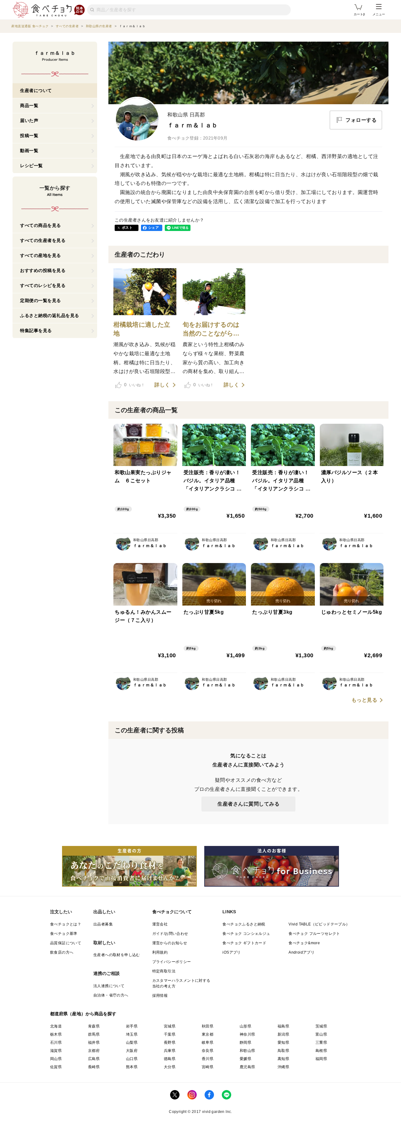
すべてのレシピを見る (42, 285)
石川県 (56, 1042)
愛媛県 (245, 1059)
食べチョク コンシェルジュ (246, 933)
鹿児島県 (247, 1067)
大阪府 (132, 1050)
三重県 (321, 1042)
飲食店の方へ (61, 952)
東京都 (207, 1034)
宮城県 (169, 1026)
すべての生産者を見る (42, 240)
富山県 (321, 1034)
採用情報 (160, 995)
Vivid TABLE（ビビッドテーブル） (319, 924)
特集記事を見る (36, 330)
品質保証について (65, 943)
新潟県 (283, 1034)
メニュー (378, 14)
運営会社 (160, 924)
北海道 (56, 1026)
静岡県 (245, 1042)
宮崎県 (207, 1067)
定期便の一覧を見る (40, 300)
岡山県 (56, 1059)
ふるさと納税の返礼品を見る (49, 315)
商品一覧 (29, 105)
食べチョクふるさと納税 (243, 924)
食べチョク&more (304, 943)
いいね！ (134, 384)
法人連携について (108, 986)
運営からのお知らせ (169, 943)
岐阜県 (207, 1042)
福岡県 (321, 1059)
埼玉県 (132, 1034)
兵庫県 (169, 1050)
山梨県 (132, 1042)
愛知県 (283, 1042)
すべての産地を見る (40, 255)
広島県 (94, 1059)
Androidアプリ (302, 952)
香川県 (207, 1059)
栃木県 (56, 1034)
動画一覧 (29, 150)
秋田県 (207, 1026)
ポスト (127, 227)
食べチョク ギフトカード (244, 943)
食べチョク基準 (63, 933)
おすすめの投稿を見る (42, 270)
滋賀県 (56, 1050)
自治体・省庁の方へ (110, 995)
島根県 (321, 1050)
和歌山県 (247, 1050)
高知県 (283, 1059)
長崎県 (94, 1067)
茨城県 (321, 1026)
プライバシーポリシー (171, 962)
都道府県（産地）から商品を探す (83, 1013)
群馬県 (94, 1034)
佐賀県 (56, 1067)
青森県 (94, 1026)
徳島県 (169, 1059)
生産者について (36, 90)
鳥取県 (283, 1050)
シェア (153, 227)
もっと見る (365, 700)
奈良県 (207, 1050)
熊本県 (132, 1067)
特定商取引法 (163, 971)
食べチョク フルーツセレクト (314, 933)
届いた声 (29, 120)
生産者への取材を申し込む (116, 955)
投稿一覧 (29, 135)
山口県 (132, 1059)
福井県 (94, 1042)
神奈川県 (247, 1034)
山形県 (245, 1026)
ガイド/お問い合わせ (170, 933)
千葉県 (169, 1034)
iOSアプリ (231, 952)
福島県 (283, 1026)
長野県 (169, 1042)
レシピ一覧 (31, 165)
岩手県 (132, 1026)
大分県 (169, 1067)
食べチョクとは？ (65, 924)
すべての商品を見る (40, 225)
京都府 (94, 1050)
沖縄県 (283, 1067)
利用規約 (160, 952)
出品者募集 (103, 924)
